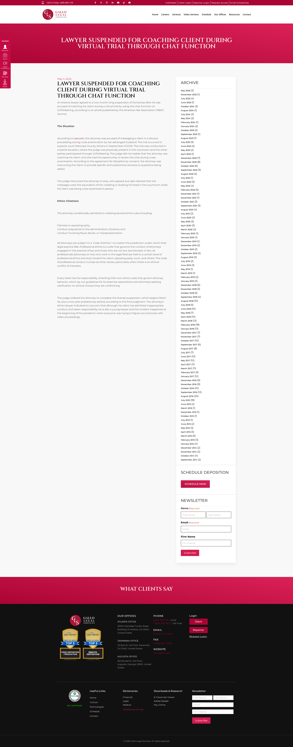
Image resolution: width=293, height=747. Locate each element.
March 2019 (186, 273)
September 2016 (189, 392)
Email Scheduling (239, 2)
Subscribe (190, 552)
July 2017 (185, 352)
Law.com (78, 138)
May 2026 (185, 90)
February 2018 (188, 325)
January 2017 (187, 376)
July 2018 (185, 305)
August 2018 (187, 301)
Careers (165, 14)
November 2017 (189, 336)
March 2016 (186, 408)
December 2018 (189, 285)
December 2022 (189, 158)
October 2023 (187, 130)
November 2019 (189, 245)
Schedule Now (195, 484)
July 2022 (185, 178)
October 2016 (187, 388)
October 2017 (187, 340)
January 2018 (187, 328)
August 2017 (187, 348)
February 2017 (188, 372)
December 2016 (189, 380)
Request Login (198, 636)
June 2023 (186, 146)
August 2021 (187, 209)
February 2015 (188, 440)
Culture (94, 702)
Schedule (206, 14)
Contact (247, 14)
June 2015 (186, 424)
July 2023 (185, 142)
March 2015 (186, 436)
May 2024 (185, 118)
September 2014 (189, 459)
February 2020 (188, 233)
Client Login (184, 2)
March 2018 (186, 321)
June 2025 (186, 102)
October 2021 (187, 201)
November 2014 (189, 452)
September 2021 (189, 205)
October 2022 (187, 166)
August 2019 (187, 257)
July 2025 (185, 98)
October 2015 (187, 416)
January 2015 (187, 444)
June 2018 (186, 309)
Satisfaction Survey (133, 709)
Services (176, 14)
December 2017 (189, 332)
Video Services (191, 14)
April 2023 (186, 154)
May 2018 (185, 313)
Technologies (97, 706)
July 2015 (185, 420)
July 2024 (185, 114)
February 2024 (188, 122)
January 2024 (187, 126)
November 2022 (189, 162)
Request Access (219, 2)
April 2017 (186, 364)
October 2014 (187, 455)
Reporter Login (201, 2)
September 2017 (189, 344)
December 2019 (189, 241)
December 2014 (189, 448)
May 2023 (185, 150)
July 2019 (185, 261)
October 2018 (187, 293)
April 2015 (186, 432)
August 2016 (187, 396)
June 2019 (186, 265)
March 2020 (187, 229)
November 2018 (189, 289)
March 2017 (186, 368)
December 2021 (188, 194)
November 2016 (189, 384)
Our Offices (220, 14)
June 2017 (186, 356)
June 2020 (186, 217)
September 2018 (189, 297)
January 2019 (187, 281)
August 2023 (187, 138)
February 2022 (188, 190)
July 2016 (185, 400)
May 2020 (185, 221)
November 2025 (189, 94)
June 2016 (186, 404)
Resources (234, 14)
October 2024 (187, 106)
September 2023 (189, 134)
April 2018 (186, 317)
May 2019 (185, 269)
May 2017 (185, 360)
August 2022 (187, 174)
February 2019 (188, 277)
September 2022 (189, 170)
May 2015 (185, 428)
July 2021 (185, 213)
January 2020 (187, 237)
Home (155, 14)
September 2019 (189, 253)
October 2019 (187, 249)
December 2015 (188, 412)
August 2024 (187, 110)
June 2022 (186, 182)
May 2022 (185, 186)
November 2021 (188, 197)
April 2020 (186, 225)
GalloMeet (170, 2)
